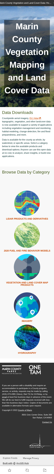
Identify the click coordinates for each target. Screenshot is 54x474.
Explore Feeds (10, 458)
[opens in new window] (12, 369)
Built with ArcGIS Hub (16, 463)
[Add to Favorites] (10, 470)
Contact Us (47, 422)
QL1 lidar (35, 118)
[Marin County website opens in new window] (40, 441)
